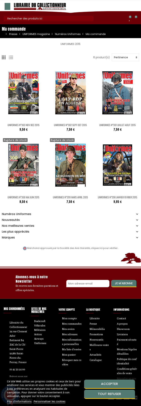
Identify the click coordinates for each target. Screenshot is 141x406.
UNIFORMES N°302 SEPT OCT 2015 (70, 125)
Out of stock (16, 191)
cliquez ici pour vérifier (104, 248)
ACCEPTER (109, 383)
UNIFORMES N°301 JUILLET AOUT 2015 (117, 125)
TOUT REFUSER (109, 394)
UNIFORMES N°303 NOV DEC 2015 (23, 125)
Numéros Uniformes (16, 214)
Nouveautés (11, 220)
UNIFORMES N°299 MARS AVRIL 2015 (70, 197)
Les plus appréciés (15, 232)
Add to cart (16, 119)
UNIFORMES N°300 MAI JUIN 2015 (23, 197)
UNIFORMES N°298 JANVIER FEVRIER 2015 (117, 197)
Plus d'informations (19, 401)
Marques (8, 238)
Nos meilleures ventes (18, 226)
